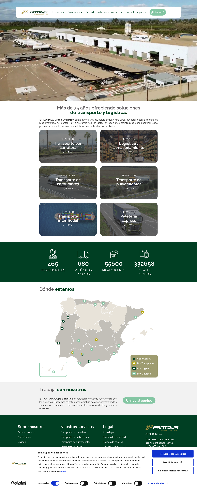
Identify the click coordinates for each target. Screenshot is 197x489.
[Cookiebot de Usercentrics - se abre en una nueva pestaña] (18, 483)
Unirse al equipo (139, 400)
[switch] (84, 483)
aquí (63, 471)
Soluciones (74, 12)
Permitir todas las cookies (173, 454)
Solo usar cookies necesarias (173, 470)
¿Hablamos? (158, 12)
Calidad (90, 12)
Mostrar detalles (156, 483)
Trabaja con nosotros (108, 12)
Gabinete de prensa (136, 12)
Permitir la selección (173, 462)
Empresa (57, 12)
